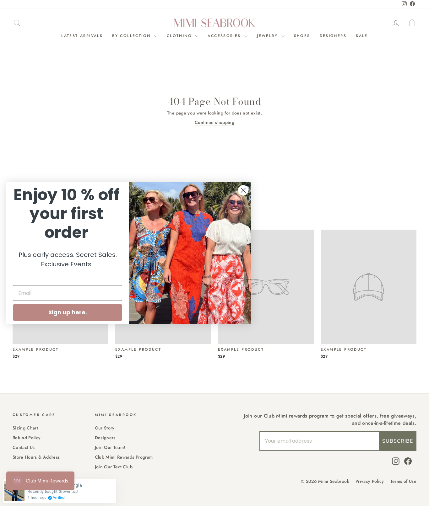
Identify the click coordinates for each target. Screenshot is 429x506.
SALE (362, 36)
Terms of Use (403, 481)
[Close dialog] (243, 190)
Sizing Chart (25, 428)
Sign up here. (67, 312)
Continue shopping (214, 122)
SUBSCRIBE (397, 441)
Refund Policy (27, 437)
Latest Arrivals (82, 36)
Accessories (225, 36)
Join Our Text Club (114, 467)
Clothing (180, 36)
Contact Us (24, 447)
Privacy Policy (370, 481)
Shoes (302, 36)
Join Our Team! (110, 447)
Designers (333, 36)
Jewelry (268, 36)
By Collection (132, 36)
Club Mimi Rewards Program (124, 457)
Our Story (105, 428)
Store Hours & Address (36, 457)
